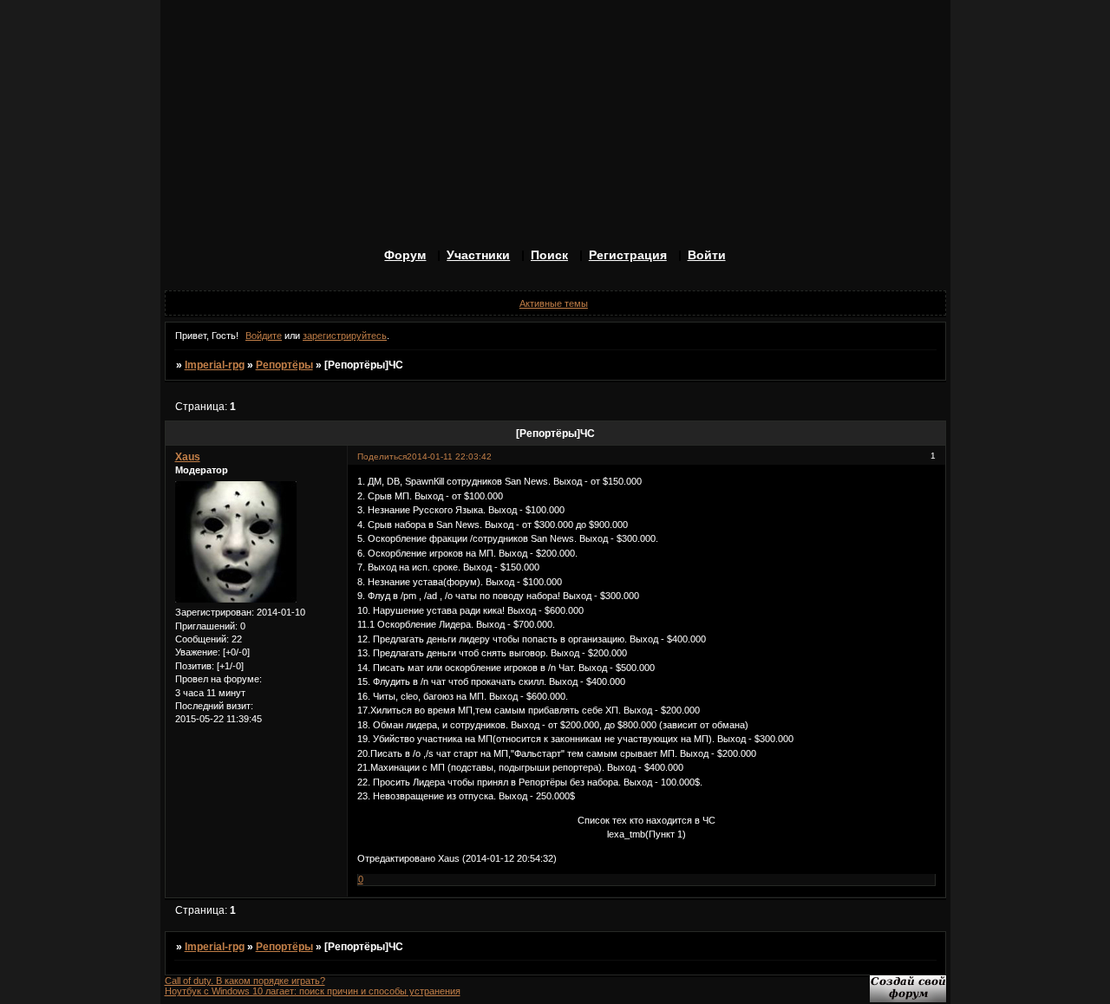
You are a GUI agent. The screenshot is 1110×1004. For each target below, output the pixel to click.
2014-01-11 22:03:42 (449, 456)
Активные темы (553, 303)
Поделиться (382, 456)
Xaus (187, 457)
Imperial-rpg (215, 365)
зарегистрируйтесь (345, 335)
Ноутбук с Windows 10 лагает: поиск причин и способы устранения (312, 991)
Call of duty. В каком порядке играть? (245, 980)
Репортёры (284, 365)
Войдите (263, 335)
